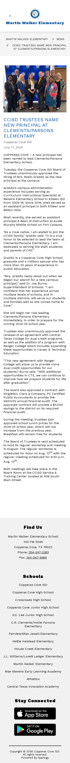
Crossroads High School (33, 600)
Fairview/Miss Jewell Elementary (33, 634)
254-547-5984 (36, 557)
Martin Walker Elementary (27, 39)
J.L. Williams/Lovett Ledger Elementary (33, 656)
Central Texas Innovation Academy (33, 686)
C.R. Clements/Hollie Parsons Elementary (33, 624)
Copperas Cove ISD (33, 585)
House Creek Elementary (33, 649)
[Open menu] (10, 16)
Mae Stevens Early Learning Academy (33, 671)
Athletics (33, 679)
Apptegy (43, 757)
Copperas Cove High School (33, 592)
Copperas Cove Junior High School (33, 607)
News (60, 39)
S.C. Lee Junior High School (33, 615)
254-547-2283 (39, 552)
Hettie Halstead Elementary (33, 641)
